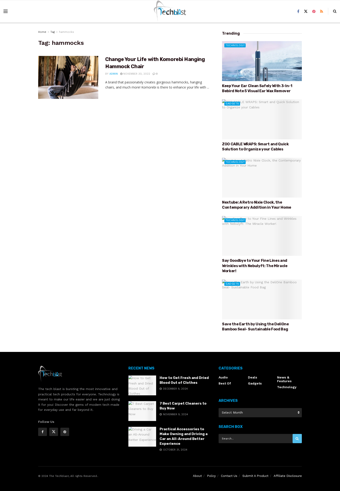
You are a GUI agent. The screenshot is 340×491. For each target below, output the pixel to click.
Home (42, 32)
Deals (252, 377)
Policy (211, 476)
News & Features (284, 379)
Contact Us (229, 476)
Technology (235, 45)
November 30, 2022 (136, 73)
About (197, 476)
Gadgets (232, 103)
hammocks (66, 32)
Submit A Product (255, 476)
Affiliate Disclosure (288, 476)
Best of (225, 383)
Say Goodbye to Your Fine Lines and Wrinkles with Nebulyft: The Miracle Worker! (254, 265)
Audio (223, 377)
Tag (52, 32)
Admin (113, 73)
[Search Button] (297, 438)
